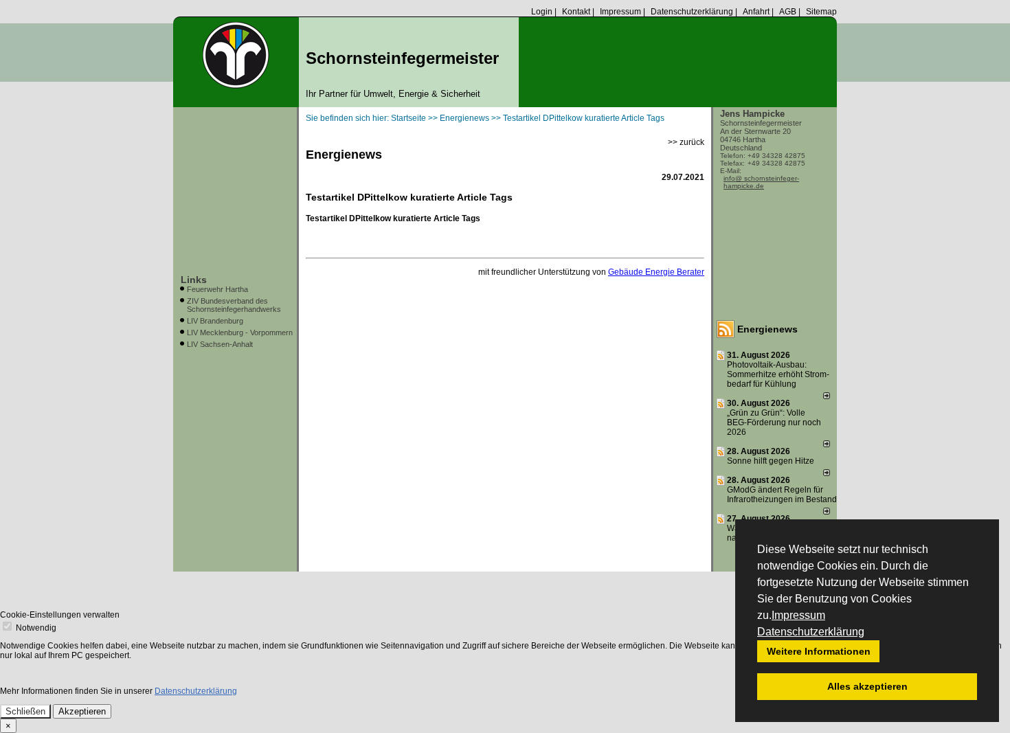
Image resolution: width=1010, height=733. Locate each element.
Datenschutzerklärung (810, 632)
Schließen (25, 711)
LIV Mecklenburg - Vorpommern (240, 332)
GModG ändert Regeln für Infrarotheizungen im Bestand (782, 494)
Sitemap (821, 11)
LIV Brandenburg (215, 321)
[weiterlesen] (826, 396)
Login (541, 11)
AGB (787, 11)
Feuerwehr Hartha (217, 289)
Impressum (798, 615)
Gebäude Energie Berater (656, 272)
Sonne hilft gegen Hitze (770, 461)
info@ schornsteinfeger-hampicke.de (761, 182)
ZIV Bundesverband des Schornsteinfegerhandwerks (234, 305)
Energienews (767, 329)
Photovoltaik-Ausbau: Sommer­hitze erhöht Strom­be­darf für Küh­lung (778, 374)
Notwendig (35, 628)
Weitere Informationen (819, 651)
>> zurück (686, 142)
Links (194, 279)
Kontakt (576, 11)
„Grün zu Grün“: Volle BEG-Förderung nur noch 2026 (774, 422)
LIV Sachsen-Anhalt (220, 344)
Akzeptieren (82, 711)
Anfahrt (756, 11)
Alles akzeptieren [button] (867, 686)
